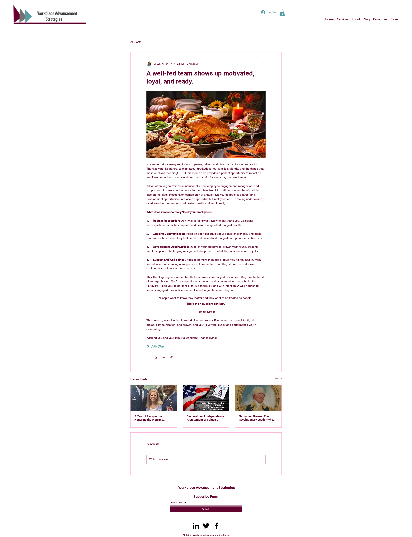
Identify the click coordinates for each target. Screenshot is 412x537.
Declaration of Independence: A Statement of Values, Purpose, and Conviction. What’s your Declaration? (206, 418)
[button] (282, 12)
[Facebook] (216, 525)
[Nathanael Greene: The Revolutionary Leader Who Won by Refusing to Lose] (258, 398)
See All (278, 378)
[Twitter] (206, 525)
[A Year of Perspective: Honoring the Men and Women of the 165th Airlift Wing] (154, 398)
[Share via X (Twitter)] (155, 357)
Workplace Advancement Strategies (206, 488)
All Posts (135, 42)
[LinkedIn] (196, 525)
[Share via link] (171, 357)
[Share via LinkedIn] (163, 357)
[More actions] (264, 64)
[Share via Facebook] (148, 357)
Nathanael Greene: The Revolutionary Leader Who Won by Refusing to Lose (256, 418)
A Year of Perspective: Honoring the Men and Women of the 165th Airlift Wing (151, 418)
